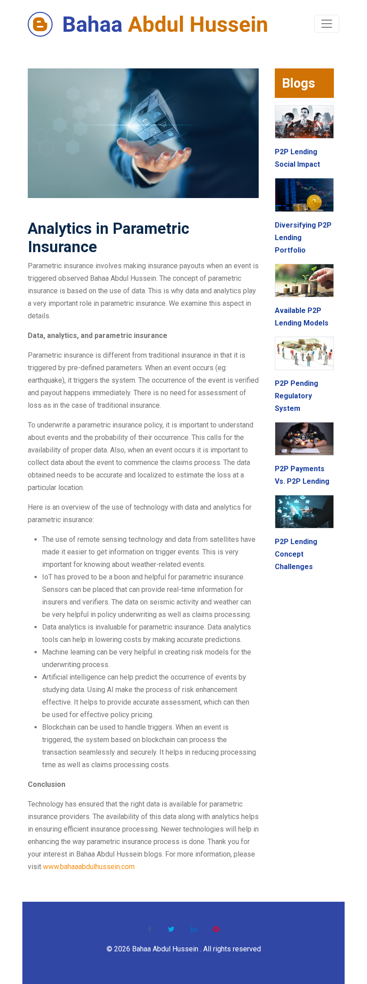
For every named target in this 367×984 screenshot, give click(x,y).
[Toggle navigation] (326, 24)
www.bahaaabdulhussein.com (89, 866)
